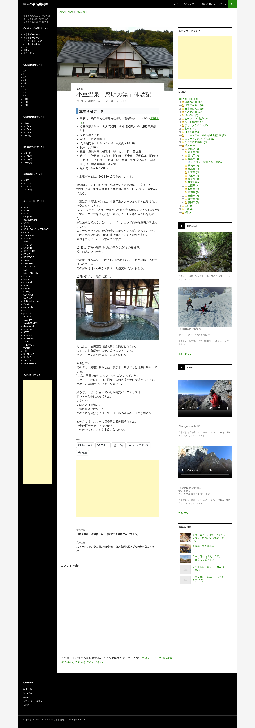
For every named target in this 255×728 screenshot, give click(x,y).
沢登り (26, 47)
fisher (26, 242)
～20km (27, 132)
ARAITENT (28, 207)
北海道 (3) (193, 148)
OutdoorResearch (31, 301)
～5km (26, 123)
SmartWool (28, 326)
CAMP (26, 223)
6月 (25, 86)
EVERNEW (28, 235)
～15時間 (27, 159)
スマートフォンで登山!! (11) (200, 138)
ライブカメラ (189, 4)
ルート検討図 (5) (194, 122)
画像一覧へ (185, 354)
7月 (25, 90)
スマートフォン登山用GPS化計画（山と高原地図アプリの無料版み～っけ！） (115, 546)
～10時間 (27, 156)
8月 (25, 93)
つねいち (104, 101)
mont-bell (27, 282)
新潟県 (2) (193, 192)
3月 (25, 77)
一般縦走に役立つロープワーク (212, 4)
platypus (27, 313)
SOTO (26, 332)
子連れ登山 (28, 53)
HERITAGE (28, 257)
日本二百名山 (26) (195, 105)
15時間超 (27, 162)
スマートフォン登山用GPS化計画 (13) (206, 135)
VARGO (27, 360)
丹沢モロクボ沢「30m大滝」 (192, 276)
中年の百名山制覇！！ (39, 4)
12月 (25, 105)
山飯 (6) (189, 209)
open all (182, 98)
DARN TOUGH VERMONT (35, 229)
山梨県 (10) (194, 185)
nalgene (27, 288)
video (190, 367)
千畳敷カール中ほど (187, 341)
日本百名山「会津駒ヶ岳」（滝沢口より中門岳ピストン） (108, 532)
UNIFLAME (28, 354)
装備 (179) (190, 128)
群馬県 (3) (193, 168)
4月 (25, 80)
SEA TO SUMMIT (31, 323)
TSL (25, 351)
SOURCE (27, 335)
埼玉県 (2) (193, 175)
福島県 (79, 88)
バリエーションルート (33, 44)
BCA (25, 213)
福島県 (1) (193, 158)
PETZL (26, 310)
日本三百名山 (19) (195, 108)
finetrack (27, 238)
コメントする (120, 101)
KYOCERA (28, 263)
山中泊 (26, 50)
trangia (26, 348)
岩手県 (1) (193, 152)
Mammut (27, 276)
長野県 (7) (193, 189)
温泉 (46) (190, 145)
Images (192, 226)
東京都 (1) (193, 179)
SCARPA (27, 320)
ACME (26, 210)
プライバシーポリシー (33, 701)
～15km (27, 129)
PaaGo (26, 304)
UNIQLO (27, 357)
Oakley (26, 292)
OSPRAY (27, 298)
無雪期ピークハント (32, 37)
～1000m (27, 183)
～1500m (27, 186)
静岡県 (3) (193, 202)
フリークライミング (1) (197, 125)
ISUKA (26, 260)
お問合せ (27, 705)
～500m (27, 180)
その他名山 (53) (193, 112)
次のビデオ (185, 513)
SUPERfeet (28, 338)
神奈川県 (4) (194, 182)
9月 (25, 96)
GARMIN (27, 248)
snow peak (28, 329)
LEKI (25, 270)
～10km (27, 126)
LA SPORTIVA (30, 267)
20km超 (27, 135)
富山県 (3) (193, 195)
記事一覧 (27, 689)
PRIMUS (27, 316)
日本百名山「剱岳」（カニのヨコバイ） (197, 432)
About (26, 697)
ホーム (176, 4)
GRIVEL (27, 254)
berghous (27, 217)
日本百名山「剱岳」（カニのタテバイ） (197, 500)
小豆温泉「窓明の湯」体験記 (207, 162)
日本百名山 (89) (193, 101)
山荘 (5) (189, 205)
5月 (25, 83)
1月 (25, 71)
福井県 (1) (193, 199)
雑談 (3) (189, 212)
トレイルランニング (32, 41)
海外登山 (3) (191, 115)
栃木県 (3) (193, 172)
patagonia (28, 307)
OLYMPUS (28, 295)
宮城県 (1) (193, 155)
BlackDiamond (30, 220)
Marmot (27, 279)
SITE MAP (28, 693)
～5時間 (27, 153)
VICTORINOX (29, 363)
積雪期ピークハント (32, 34)
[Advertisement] (117, 488)
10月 (25, 99)
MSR (25, 285)
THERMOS (28, 345)
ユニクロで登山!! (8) (196, 142)
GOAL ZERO (29, 251)
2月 (25, 74)
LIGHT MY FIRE (30, 273)
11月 (25, 102)
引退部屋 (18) (192, 132)
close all (193, 98)
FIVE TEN (28, 245)
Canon (26, 226)
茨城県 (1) (193, 165)
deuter (26, 232)
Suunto (26, 341)
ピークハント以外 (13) (197, 118)
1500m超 (27, 189)
